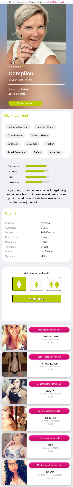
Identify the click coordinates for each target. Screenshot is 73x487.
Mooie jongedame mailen (49, 411)
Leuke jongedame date (49, 438)
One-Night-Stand (55, 2)
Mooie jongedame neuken (49, 465)
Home (12, 2)
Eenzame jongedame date (49, 384)
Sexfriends (22, 2)
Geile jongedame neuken (49, 357)
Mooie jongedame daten (49, 330)
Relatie (32, 2)
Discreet (42, 2)
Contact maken (25, 103)
